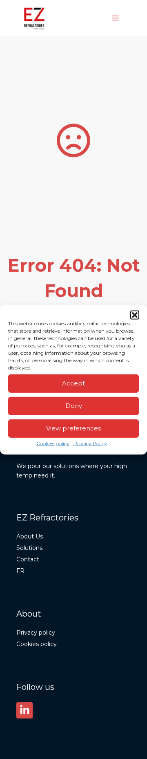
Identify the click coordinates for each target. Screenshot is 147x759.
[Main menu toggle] (115, 17)
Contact (27, 559)
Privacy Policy (90, 443)
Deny (73, 406)
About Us (29, 536)
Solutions (29, 548)
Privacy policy (35, 632)
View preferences (73, 428)
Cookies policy (52, 443)
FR (20, 570)
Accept (73, 383)
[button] (135, 315)
